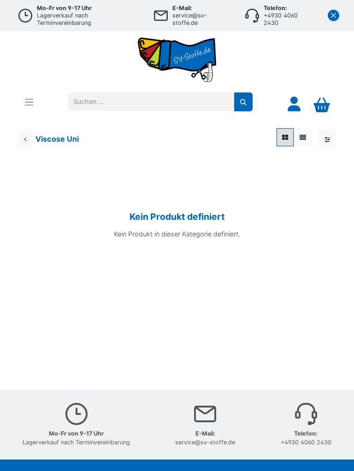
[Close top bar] (333, 15)
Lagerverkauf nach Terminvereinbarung (76, 442)
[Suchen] (243, 101)
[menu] (29, 101)
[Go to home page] (177, 58)
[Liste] (303, 137)
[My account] (294, 103)
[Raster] (285, 137)
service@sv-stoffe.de (205, 442)
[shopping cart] (321, 103)
